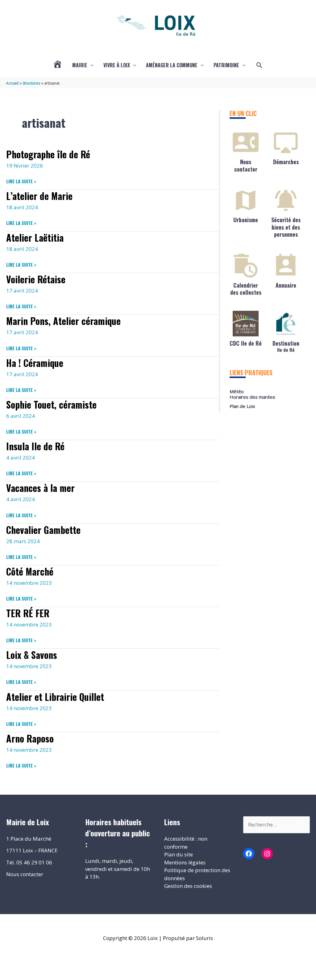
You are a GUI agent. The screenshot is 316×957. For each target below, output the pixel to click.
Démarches (286, 162)
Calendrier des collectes (245, 288)
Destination (285, 345)
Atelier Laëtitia (35, 237)
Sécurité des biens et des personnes (286, 227)
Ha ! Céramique (34, 363)
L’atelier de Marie (39, 196)
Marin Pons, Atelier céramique (63, 321)
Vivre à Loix (116, 65)
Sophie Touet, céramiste (51, 404)
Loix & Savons (31, 655)
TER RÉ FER (27, 613)
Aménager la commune (172, 65)
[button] (260, 65)
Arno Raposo (30, 738)
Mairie (79, 65)
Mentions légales (185, 862)
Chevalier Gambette (43, 530)
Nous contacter (245, 165)
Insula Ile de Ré (35, 446)
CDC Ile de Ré (246, 343)
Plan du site (178, 854)
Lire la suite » (21, 181)
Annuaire (286, 285)
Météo (237, 391)
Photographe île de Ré (48, 154)
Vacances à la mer (40, 488)
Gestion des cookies (188, 885)
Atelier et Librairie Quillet (55, 697)
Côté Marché (29, 571)
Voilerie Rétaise (35, 279)
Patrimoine (226, 65)
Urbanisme (245, 220)
